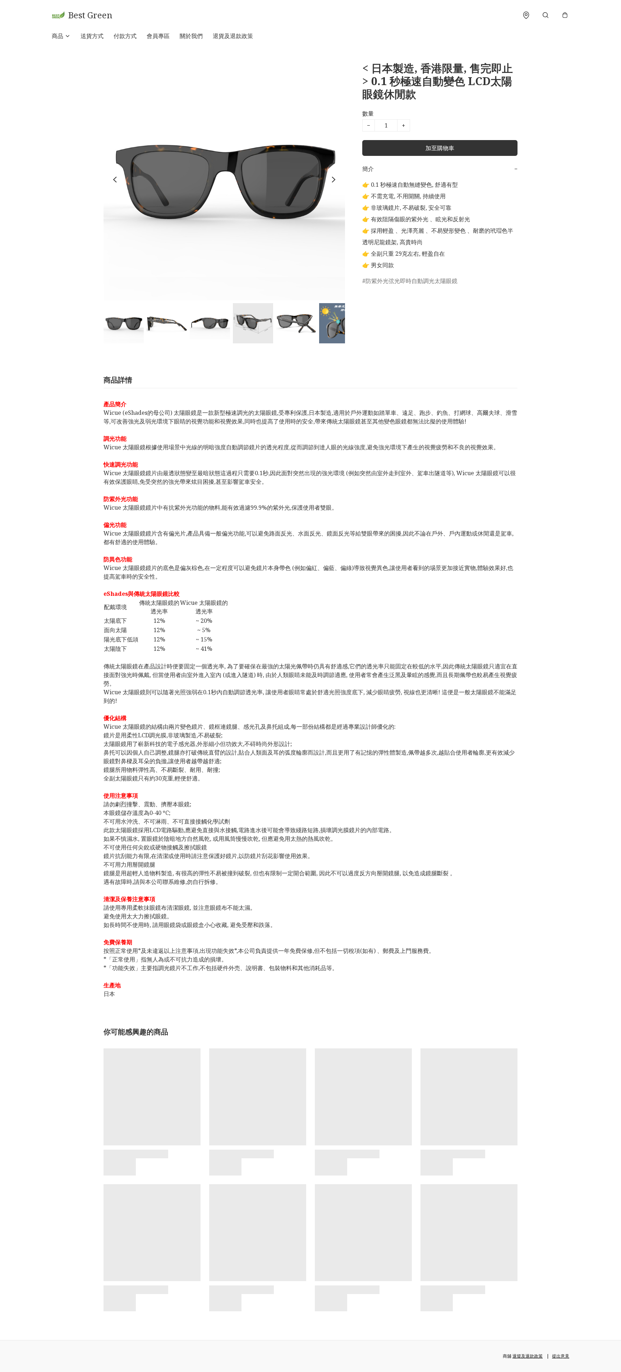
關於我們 (191, 36)
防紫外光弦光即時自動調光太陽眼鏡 (411, 281)
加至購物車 (440, 148)
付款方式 (125, 36)
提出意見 (560, 1356)
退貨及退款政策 (233, 36)
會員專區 (158, 36)
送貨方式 (92, 36)
